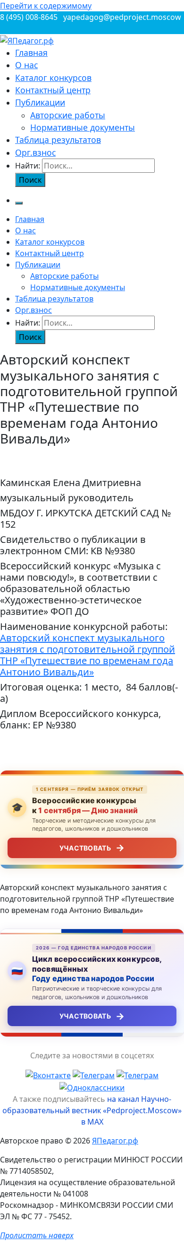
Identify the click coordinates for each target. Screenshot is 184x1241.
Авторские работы (67, 115)
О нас (26, 65)
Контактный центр (53, 90)
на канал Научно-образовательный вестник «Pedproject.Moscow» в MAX (92, 1110)
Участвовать (92, 847)
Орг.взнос (35, 152)
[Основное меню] (19, 203)
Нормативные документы (82, 127)
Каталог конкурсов (53, 77)
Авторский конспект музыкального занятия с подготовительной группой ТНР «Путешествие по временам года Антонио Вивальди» (87, 654)
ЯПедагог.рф (115, 1140)
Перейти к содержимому (46, 5)
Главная (31, 52)
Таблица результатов (58, 139)
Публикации (40, 102)
